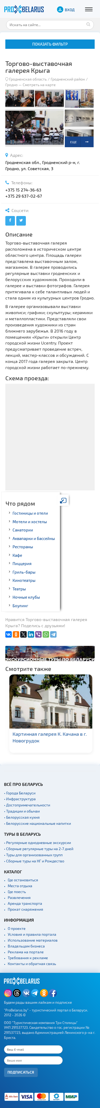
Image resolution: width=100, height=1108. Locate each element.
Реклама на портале (26, 952)
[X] (23, 634)
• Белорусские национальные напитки (37, 823)
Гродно (11, 84)
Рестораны (23, 546)
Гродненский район (68, 79)
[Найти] (88, 24)
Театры (19, 588)
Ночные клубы (26, 597)
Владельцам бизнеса (26, 946)
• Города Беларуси (19, 793)
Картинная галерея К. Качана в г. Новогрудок (49, 737)
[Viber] (38, 634)
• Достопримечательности (27, 805)
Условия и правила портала (32, 934)
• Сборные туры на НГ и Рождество (34, 861)
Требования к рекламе (28, 957)
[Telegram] (53, 634)
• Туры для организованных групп (33, 855)
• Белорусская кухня (22, 817)
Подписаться (20, 1072)
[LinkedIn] (31, 634)
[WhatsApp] (46, 634)
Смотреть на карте (39, 84)
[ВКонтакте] (8, 634)
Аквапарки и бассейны (34, 538)
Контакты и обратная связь (32, 963)
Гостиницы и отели (30, 513)
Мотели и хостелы (30, 521)
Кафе (17, 555)
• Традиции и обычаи (22, 811)
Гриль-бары (24, 572)
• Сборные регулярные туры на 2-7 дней (38, 848)
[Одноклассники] (16, 634)
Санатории (23, 529)
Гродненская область (28, 79)
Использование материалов (33, 940)
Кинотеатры (24, 580)
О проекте (17, 928)
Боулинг (20, 605)
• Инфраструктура (20, 799)
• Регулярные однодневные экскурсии (37, 842)
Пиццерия (22, 563)
